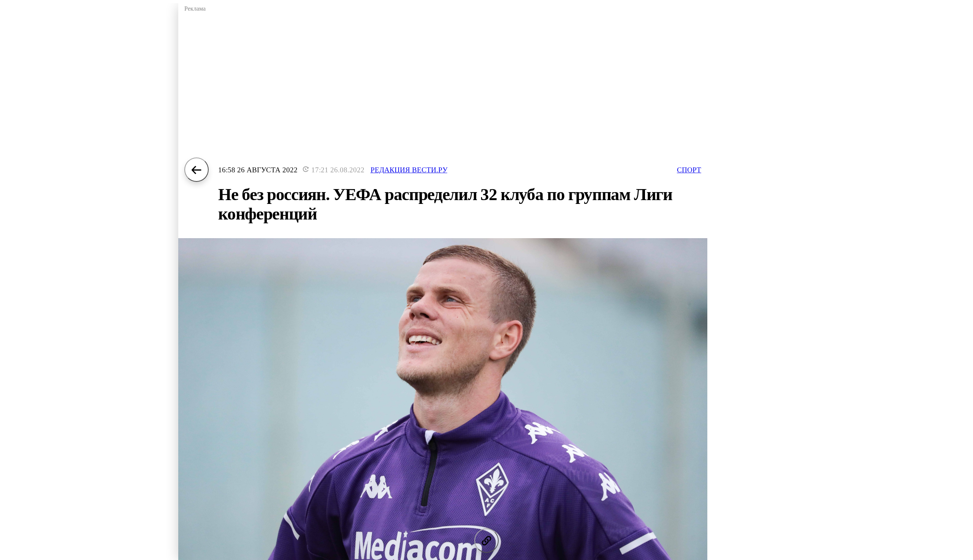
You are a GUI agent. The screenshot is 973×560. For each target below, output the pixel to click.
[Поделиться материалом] (486, 540)
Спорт (689, 169)
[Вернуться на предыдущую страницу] (196, 170)
